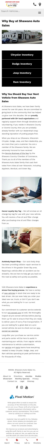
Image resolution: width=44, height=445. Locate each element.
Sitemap (30, 381)
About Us (7, 376)
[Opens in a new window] (17, 387)
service (8, 347)
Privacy (35, 379)
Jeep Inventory (22, 72)
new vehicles (9, 293)
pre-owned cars (14, 313)
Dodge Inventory (22, 63)
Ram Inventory (22, 81)
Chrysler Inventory (22, 54)
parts (18, 347)
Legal (22, 381)
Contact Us (12, 381)
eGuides (28, 376)
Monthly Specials (22, 379)
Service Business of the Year (17, 153)
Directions (18, 376)
